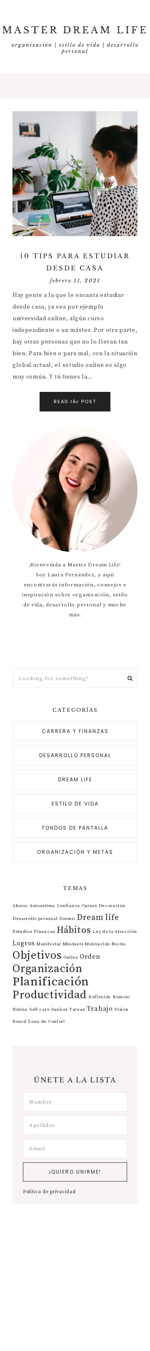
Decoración (112, 906)
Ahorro (20, 906)
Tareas (77, 1009)
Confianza (68, 906)
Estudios (22, 932)
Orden (90, 956)
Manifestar (49, 944)
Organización (47, 969)
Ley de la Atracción (114, 932)
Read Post (75, 401)
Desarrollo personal (75, 755)
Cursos (89, 906)
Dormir (67, 919)
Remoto (121, 997)
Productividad (49, 995)
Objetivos (37, 955)
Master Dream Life (75, 30)
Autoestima (42, 906)
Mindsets (73, 944)
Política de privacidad (49, 1192)
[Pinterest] (73, 644)
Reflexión (99, 997)
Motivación (97, 944)
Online (70, 957)
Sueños (59, 1009)
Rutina (20, 1009)
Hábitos (74, 930)
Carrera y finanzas (75, 731)
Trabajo (100, 1009)
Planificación (50, 982)
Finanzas (44, 932)
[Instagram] (76, 644)
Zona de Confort (46, 1021)
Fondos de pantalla (75, 827)
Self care (39, 1009)
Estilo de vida (75, 803)
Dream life (75, 779)
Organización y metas (75, 851)
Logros (23, 943)
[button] (75, 86)
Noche (119, 944)
